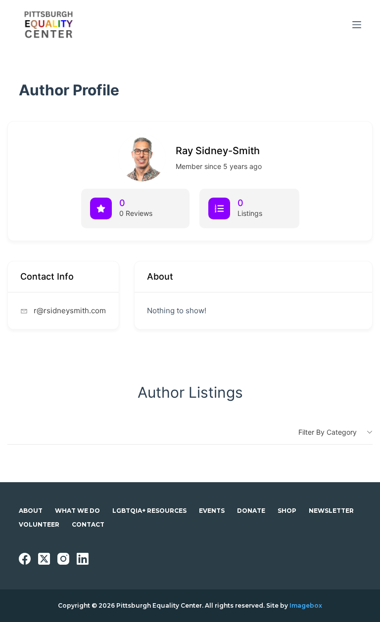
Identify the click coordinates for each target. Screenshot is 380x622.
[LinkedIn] (83, 559)
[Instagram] (63, 559)
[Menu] (356, 24)
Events (212, 510)
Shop (287, 510)
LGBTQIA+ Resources (149, 510)
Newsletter (331, 510)
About (31, 510)
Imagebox (305, 605)
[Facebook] (25, 559)
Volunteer (39, 524)
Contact (88, 524)
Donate (251, 510)
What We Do (77, 510)
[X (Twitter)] (44, 559)
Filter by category (327, 432)
